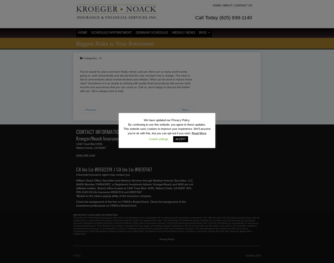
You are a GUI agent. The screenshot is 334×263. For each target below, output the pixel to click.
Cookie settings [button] (158, 139)
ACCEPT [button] (181, 139)
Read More (199, 133)
